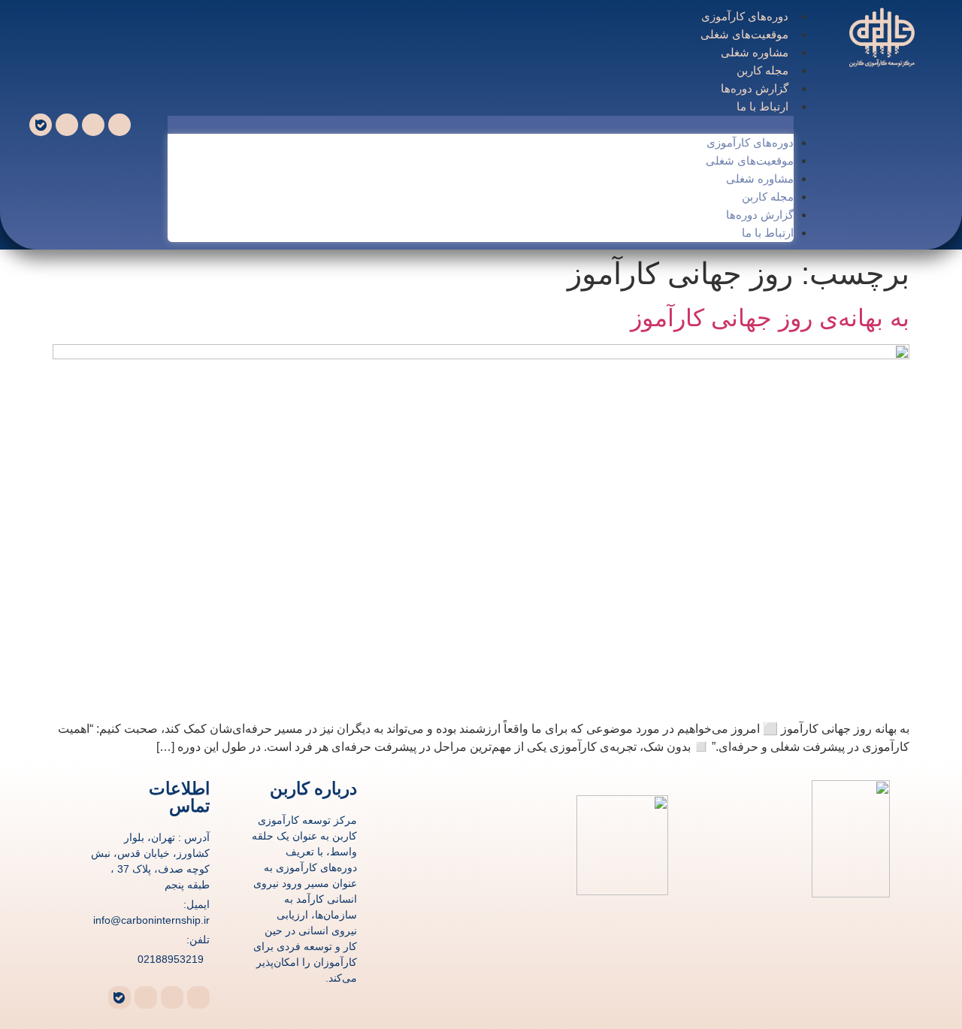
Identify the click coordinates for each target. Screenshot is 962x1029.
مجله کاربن (763, 70)
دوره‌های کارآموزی (745, 16)
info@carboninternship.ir (151, 920)
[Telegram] (119, 124)
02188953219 (171, 959)
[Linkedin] (93, 124)
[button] (481, 125)
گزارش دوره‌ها (755, 88)
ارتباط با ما (763, 106)
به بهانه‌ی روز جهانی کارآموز (770, 317)
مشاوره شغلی (755, 52)
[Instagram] (67, 124)
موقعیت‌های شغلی (745, 34)
